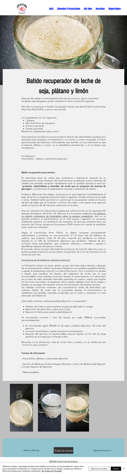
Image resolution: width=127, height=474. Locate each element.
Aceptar (116, 468)
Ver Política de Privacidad (52, 471)
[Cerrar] (124, 468)
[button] (68, 8)
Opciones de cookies (99, 468)
